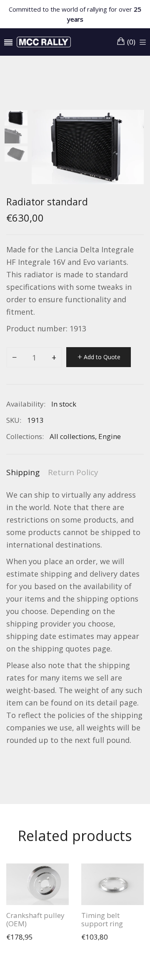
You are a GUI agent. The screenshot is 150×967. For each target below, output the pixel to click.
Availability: (25, 404)
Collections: (25, 436)
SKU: (13, 420)
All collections (72, 436)
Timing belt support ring (102, 919)
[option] (19, 119)
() (131, 42)
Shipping (23, 472)
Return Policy (73, 472)
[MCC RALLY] (44, 42)
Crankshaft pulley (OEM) (35, 919)
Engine (109, 436)
